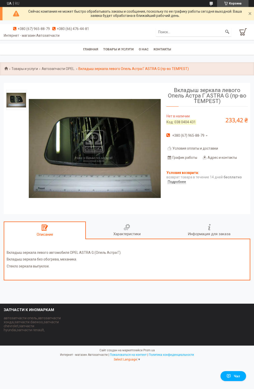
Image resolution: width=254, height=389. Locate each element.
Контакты (162, 49)
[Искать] (227, 32)
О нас (144, 49)
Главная (90, 49)
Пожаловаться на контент (128, 355)
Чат (237, 376)
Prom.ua (149, 350)
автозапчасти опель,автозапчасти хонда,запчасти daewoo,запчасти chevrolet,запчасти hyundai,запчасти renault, (32, 324)
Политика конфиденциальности (171, 355)
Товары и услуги (118, 49)
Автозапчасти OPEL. (58, 69)
